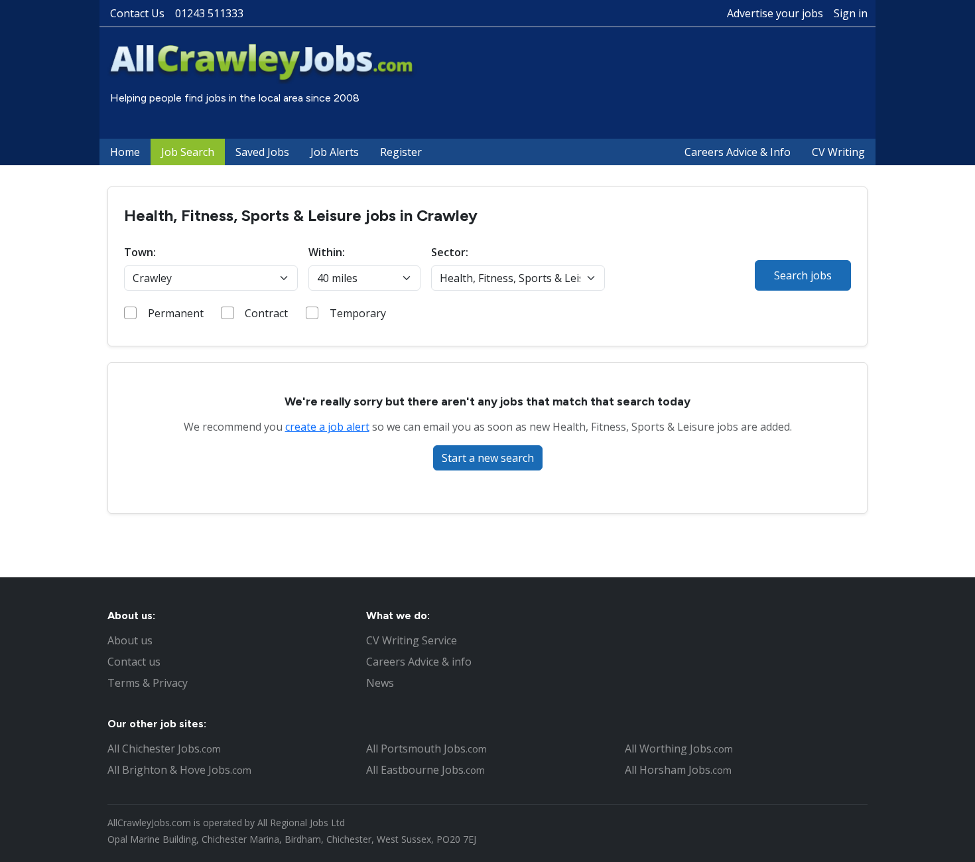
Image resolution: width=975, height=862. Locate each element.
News (380, 683)
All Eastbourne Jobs (425, 769)
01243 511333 (209, 13)
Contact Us (137, 13)
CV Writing (838, 152)
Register (401, 152)
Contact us (134, 661)
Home (125, 152)
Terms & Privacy (147, 683)
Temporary (358, 313)
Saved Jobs (262, 152)
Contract (266, 313)
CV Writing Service (411, 640)
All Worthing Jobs (679, 748)
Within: (326, 252)
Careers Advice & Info (737, 152)
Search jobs (803, 275)
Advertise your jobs (775, 13)
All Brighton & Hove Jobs (179, 769)
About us (130, 640)
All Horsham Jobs (678, 769)
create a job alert (327, 426)
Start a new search (488, 458)
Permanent (176, 313)
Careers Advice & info (419, 661)
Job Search (187, 152)
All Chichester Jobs (164, 748)
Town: (140, 252)
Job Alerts (334, 152)
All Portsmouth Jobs (426, 748)
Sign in (851, 13)
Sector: (449, 252)
